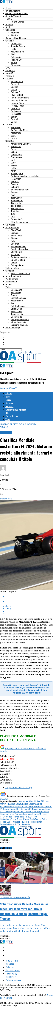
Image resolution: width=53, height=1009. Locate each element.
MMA (13, 171)
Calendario (16, 57)
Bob (13, 241)
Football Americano (20, 97)
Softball (14, 119)
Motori (8, 124)
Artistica (15, 32)
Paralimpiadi (17, 173)
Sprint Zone (16, 309)
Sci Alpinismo (17, 265)
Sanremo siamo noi (20, 325)
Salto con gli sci (18, 246)
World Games (11, 279)
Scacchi (14, 184)
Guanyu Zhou (39, 809)
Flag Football (17, 95)
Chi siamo (9, 963)
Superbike (16, 127)
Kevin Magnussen (10, 811)
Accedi (8, 284)
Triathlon (15, 211)
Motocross (16, 133)
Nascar (14, 138)
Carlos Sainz (15, 804)
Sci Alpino (10, 224)
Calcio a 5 (15, 92)
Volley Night (16, 317)
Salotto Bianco (18, 306)
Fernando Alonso (38, 806)
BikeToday (16, 292)
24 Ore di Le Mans (19, 130)
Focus (14, 295)
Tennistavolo (17, 200)
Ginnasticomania (18, 298)
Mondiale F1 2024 (23, 816)
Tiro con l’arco (17, 208)
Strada (14, 62)
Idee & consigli (12, 327)
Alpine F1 (38, 801)
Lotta (13, 168)
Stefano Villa (6, 498)
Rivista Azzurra (12, 11)
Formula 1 (10, 70)
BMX (13, 54)
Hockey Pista (17, 103)
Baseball (15, 84)
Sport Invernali (12, 227)
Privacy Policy (11, 973)
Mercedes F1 (8, 816)
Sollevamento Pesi (20, 189)
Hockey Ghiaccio (19, 100)
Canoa (14, 152)
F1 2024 (26, 806)
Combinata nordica (19, 249)
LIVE (7, 68)
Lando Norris (37, 811)
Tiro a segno (17, 206)
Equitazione (16, 157)
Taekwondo (16, 198)
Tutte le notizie (12, 268)
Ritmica (14, 35)
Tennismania (17, 314)
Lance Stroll (25, 811)
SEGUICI (4, 799)
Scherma (15, 187)
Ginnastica (10, 30)
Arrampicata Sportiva (21, 144)
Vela (13, 216)
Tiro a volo (16, 203)
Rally (13, 135)
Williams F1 (11, 824)
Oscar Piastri (17, 819)
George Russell (9, 809)
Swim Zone (16, 311)
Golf (13, 160)
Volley (14, 122)
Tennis (8, 19)
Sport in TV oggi (13, 16)
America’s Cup (17, 219)
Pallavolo (9, 76)
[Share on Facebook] (29, 596)
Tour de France (18, 46)
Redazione (9, 967)
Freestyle (15, 254)
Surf (13, 195)
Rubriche (15, 181)
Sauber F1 (18, 822)
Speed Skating (18, 260)
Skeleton (15, 244)
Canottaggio (16, 154)
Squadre (9, 78)
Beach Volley (17, 81)
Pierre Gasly (29, 819)
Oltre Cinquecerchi (19, 222)
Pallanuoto (16, 114)
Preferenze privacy (13, 980)
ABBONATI (12, 388)
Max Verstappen (31, 814)
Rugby (14, 116)
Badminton (16, 146)
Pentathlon (16, 179)
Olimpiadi (9, 270)
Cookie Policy (10, 976)
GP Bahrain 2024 (25, 809)
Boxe (13, 149)
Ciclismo (9, 41)
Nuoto (8, 27)
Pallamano (16, 111)
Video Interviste (18, 322)
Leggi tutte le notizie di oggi (18, 787)
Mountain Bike (17, 51)
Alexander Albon (26, 801)
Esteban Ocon (15, 806)
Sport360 (9, 141)
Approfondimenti (13, 276)
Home (8, 8)
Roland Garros (17, 22)
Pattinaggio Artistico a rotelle (25, 176)
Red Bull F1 (7, 822)
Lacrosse (15, 108)
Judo (13, 162)
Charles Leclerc (28, 804)
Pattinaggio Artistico (20, 257)
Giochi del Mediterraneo (16, 13)
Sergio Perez (29, 822)
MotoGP (9, 73)
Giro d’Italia (16, 43)
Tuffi (13, 214)
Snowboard (16, 252)
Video (8, 287)
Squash (14, 192)
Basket (14, 87)
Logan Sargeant (15, 814)
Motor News (17, 300)
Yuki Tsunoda (23, 824)
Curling (14, 262)
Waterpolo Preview (20, 319)
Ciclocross (16, 65)
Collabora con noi (12, 970)
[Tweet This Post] (29, 599)
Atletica (9, 24)
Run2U (14, 303)
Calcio (14, 89)
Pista (13, 49)
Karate (14, 165)
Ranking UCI (16, 60)
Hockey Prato (17, 106)
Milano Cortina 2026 (20, 273)
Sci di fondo (16, 235)
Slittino (14, 238)
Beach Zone (16, 290)
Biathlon (14, 233)
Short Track (16, 230)
